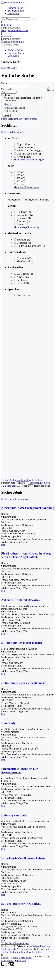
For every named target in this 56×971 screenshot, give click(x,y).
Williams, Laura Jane (27, 153)
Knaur (20, 224)
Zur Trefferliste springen (13, 132)
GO (33, 19)
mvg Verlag (24, 215)
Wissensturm (23, 273)
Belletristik (22, 242)
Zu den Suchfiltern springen (15, 499)
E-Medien (12, 110)
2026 (19, 172)
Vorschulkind (23, 261)
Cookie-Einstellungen (21, 957)
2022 (19, 181)
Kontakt (5, 957)
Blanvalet (21, 221)
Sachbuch (21, 239)
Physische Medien (16, 107)
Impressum (20, 960)
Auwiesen (22, 277)
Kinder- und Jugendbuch (29, 246)
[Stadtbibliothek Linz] (12, 2)
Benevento (22, 218)
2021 (19, 184)
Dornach (21, 283)
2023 (19, 178)
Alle (9, 104)
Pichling (21, 280)
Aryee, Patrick (24, 156)
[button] (51, 89)
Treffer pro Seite (42, 485)
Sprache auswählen (10, 27)
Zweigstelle (7, 89)
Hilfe (3, 30)
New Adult (22, 258)
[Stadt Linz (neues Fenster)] (7, 965)
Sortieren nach (8, 482)
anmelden (6, 25)
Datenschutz (7, 960)
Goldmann (22, 212)
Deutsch (21, 295)
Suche (4, 83)
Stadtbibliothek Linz (18, 30)
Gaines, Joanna (24, 147)
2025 (19, 175)
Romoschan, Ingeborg (28, 150)
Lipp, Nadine (23, 144)
